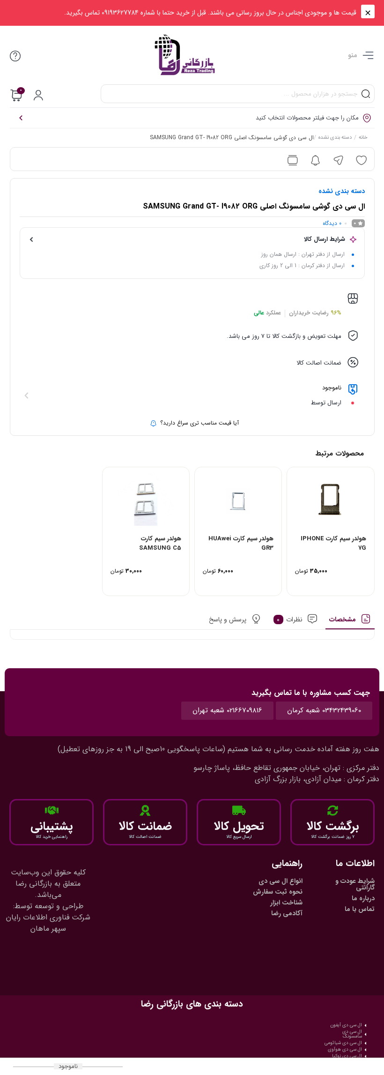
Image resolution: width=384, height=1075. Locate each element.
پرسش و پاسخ (227, 619)
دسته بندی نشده (335, 138)
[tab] (350, 621)
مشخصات (342, 619)
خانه (363, 138)
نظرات (290, 619)
